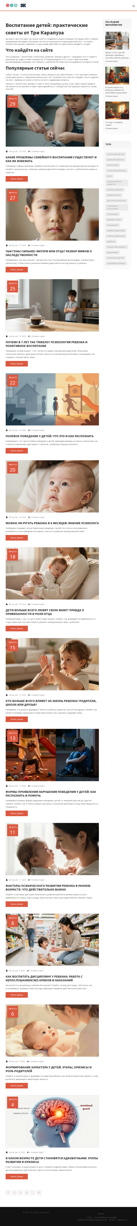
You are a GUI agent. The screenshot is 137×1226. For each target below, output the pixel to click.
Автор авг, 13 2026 (17, 786)
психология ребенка (116, 170)
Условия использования (106, 1217)
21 (39, 1192)
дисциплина (112, 252)
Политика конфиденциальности (92, 1220)
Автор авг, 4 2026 (16, 1152)
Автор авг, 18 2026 (17, 604)
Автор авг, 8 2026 (16, 970)
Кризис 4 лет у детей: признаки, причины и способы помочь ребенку (117, 55)
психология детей (115, 258)
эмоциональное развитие (114, 182)
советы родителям (116, 236)
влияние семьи (114, 219)
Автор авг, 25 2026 (17, 336)
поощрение (112, 225)
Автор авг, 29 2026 (17, 151)
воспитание (112, 165)
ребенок (111, 241)
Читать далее (16, 179)
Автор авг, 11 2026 (17, 880)
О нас (89, 1217)
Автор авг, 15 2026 (17, 695)
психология (112, 214)
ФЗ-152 (112, 1220)
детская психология (116, 200)
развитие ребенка (115, 159)
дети (109, 176)
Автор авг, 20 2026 (17, 517)
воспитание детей (115, 154)
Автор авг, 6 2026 (16, 1061)
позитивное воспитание (112, 207)
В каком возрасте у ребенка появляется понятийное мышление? (116, 90)
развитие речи (114, 195)
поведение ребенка (116, 263)
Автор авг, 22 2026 (17, 430)
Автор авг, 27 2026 (17, 245)
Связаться (122, 1220)
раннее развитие (115, 189)
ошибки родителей (116, 230)
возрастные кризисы (116, 247)
